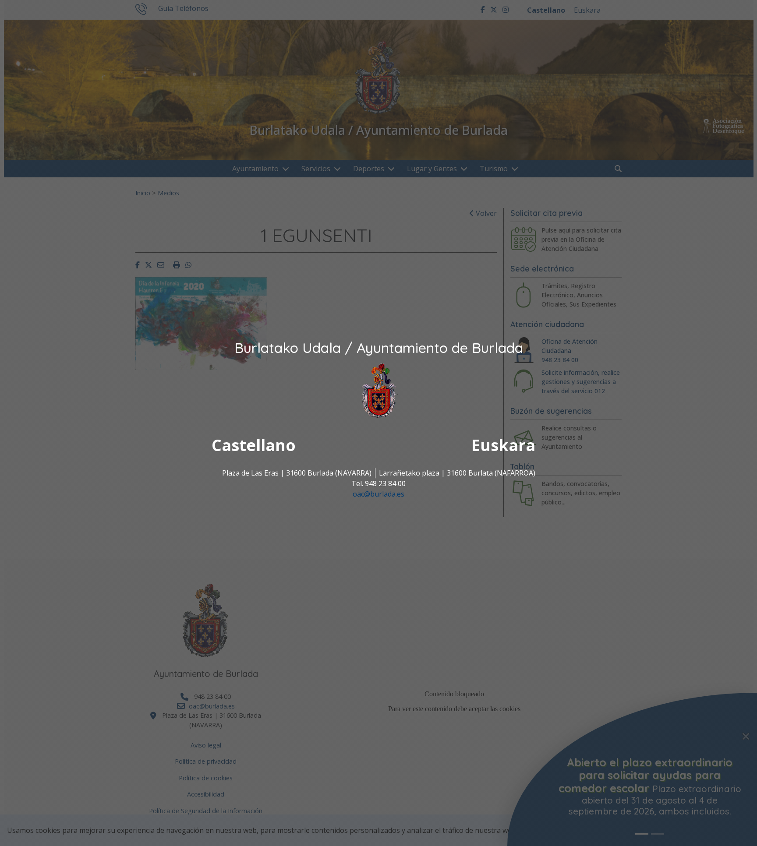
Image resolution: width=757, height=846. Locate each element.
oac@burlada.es (378, 494)
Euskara (503, 445)
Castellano (254, 445)
